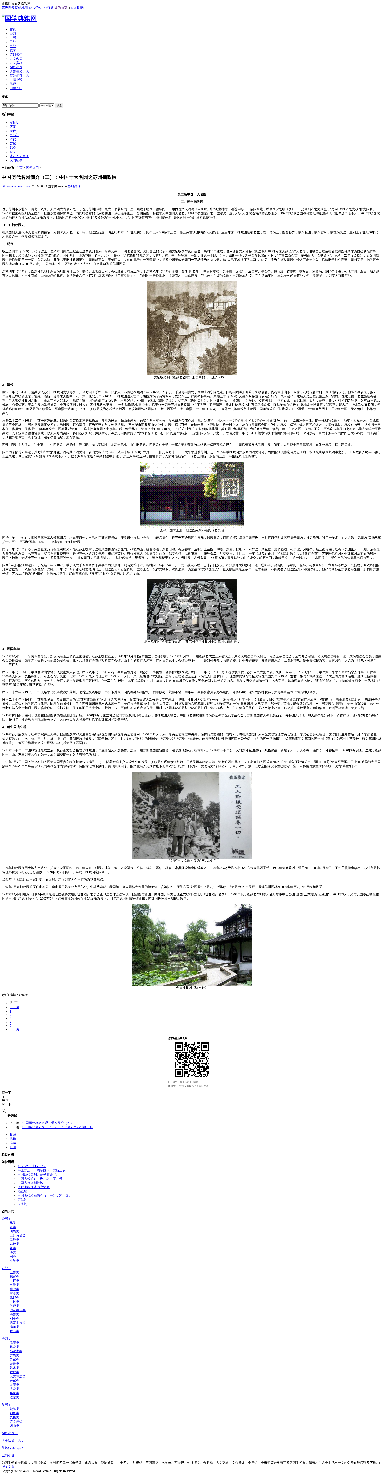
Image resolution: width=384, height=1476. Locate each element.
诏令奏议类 (18, 1310)
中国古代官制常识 (30, 1183)
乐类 (13, 1227)
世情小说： (10, 1455)
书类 (13, 1256)
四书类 (14, 1231)
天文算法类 (18, 1376)
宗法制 (22, 1199)
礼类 (13, 1248)
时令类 (14, 1293)
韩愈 (13, 147)
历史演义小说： (13, 1440)
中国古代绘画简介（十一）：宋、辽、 (45, 1195)
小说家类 (16, 1351)
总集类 (14, 1417)
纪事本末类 (18, 1322)
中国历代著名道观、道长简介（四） (48, 1123)
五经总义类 (18, 1235)
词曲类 (14, 1425)
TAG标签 (34, 7)
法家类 (14, 1389)
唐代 (13, 131)
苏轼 (13, 143)
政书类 (14, 1331)
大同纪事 (16, 160)
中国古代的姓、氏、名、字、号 (40, 1178)
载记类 (14, 1297)
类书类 (14, 1355)
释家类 (14, 1347)
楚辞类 (14, 1409)
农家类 (14, 1384)
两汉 (13, 126)
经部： (6, 1218)
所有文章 (8, 1467)
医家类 (14, 1380)
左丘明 (14, 122)
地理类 (14, 1289)
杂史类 (14, 1314)
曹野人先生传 (19, 156)
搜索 (59, 105)
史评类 (14, 1280)
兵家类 (14, 1393)
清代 (13, 139)
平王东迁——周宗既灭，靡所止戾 (42, 1170)
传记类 (14, 1306)
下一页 (14, 1029)
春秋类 (14, 1244)
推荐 (13, 1143)
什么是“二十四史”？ (32, 1166)
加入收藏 (76, 7)
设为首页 (61, 7)
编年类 (14, 1327)
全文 (13, 152)
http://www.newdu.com (16, 186)
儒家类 (14, 1342)
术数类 (14, 1372)
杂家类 (14, 1359)
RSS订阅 (47, 7)
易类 (13, 1223)
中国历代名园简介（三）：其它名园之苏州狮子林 (57, 1127)
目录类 (14, 1285)
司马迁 (14, 135)
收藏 (13, 1134)
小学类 (14, 1260)
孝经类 (14, 1239)
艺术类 (14, 1368)
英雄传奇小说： (13, 1448)
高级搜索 (8, 7)
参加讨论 (74, 186)
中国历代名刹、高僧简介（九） (40, 1174)
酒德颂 (22, 1191)
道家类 (14, 1397)
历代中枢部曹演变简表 (34, 1187)
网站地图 (21, 7)
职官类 (14, 1276)
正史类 (14, 1272)
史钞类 (14, 1301)
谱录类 (14, 1363)
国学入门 (32, 167)
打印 (13, 1147)
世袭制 (22, 1204)
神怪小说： (10, 1433)
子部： (6, 1338)
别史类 (14, 1318)
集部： (6, 1404)
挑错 (13, 1138)
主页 (19, 167)
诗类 (13, 1252)
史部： (6, 1268)
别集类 (14, 1413)
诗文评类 (16, 1421)
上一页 (14, 1007)
